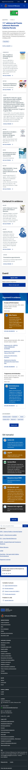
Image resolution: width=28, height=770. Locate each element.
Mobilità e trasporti (5, 664)
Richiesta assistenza (5, 726)
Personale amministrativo (7, 633)
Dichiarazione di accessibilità (7, 736)
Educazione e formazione (6, 658)
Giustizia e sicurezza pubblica (7, 660)
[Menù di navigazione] (1, 6)
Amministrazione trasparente (7, 730)
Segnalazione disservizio (6, 723)
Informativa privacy (5, 732)
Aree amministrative (5, 624)
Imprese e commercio (6, 662)
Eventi (2, 694)
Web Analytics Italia (5, 745)
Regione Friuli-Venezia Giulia (7, 1)
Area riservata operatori (6, 768)
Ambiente (3, 645)
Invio (25, 526)
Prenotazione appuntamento (7, 721)
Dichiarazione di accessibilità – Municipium (11, 739)
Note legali (3, 734)
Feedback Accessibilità (6, 741)
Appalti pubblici (4, 649)
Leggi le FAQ (4, 719)
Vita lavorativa (4, 673)
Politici (2, 631)
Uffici (2, 627)
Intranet (3, 728)
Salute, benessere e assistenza (8, 666)
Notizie (2, 680)
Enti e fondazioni (5, 629)
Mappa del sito (4, 762)
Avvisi (2, 684)
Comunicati (3, 682)
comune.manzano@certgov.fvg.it (10, 707)
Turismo (2, 671)
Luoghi (2, 692)
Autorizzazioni (4, 651)
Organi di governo (5, 622)
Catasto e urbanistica (6, 653)
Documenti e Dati (5, 635)
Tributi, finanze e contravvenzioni (8, 669)
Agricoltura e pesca (5, 642)
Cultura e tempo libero (6, 655)
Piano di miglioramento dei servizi (8, 743)
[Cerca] (24, 5)
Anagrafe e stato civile (6, 647)
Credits (11, 762)
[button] (18, 1)
